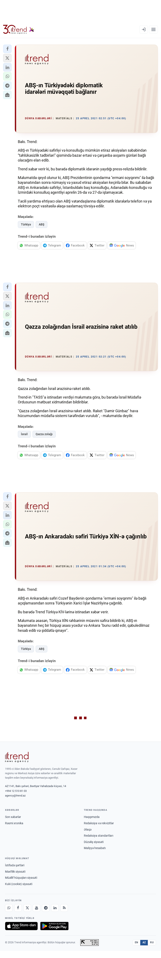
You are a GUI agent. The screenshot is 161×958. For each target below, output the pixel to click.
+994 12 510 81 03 (16, 790)
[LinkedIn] (55, 908)
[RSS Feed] (64, 908)
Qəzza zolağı (44, 434)
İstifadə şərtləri (14, 865)
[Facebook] (18, 908)
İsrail (24, 434)
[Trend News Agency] (17, 757)
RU (152, 942)
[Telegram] (45, 908)
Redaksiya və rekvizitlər (99, 823)
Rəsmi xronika (14, 823)
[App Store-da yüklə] (21, 926)
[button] (7, 49)
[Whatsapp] (9, 908)
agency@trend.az (15, 795)
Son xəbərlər (13, 817)
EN (136, 942)
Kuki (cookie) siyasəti (18, 884)
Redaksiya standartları (98, 835)
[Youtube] (36, 908)
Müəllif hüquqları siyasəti (21, 877)
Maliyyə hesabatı (95, 848)
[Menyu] (153, 29)
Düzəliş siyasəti (94, 842)
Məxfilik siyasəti (15, 871)
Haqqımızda (92, 817)
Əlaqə (87, 829)
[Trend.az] (18, 29)
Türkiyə (26, 224)
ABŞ (41, 224)
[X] (27, 908)
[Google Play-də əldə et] (54, 926)
